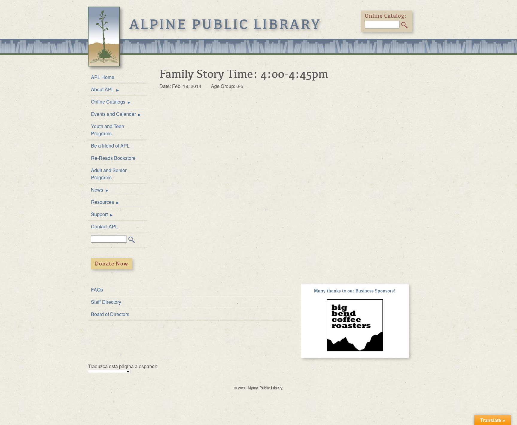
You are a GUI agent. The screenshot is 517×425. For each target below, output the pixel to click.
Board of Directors (110, 314)
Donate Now (111, 263)
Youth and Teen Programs (107, 130)
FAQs (97, 289)
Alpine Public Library (225, 24)
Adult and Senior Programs (109, 174)
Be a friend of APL (110, 145)
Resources (102, 201)
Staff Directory (106, 301)
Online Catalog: (386, 15)
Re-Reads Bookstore (113, 157)
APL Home (102, 77)
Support (99, 214)
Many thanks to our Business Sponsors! (355, 291)
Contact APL (104, 226)
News (97, 189)
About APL (102, 89)
